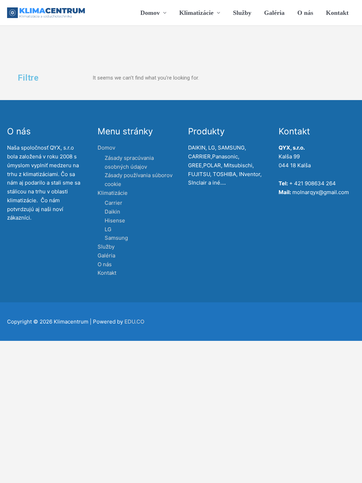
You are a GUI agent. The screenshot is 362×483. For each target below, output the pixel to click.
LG (108, 229)
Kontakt (337, 12)
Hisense (115, 220)
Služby (242, 12)
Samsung (116, 237)
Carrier (113, 202)
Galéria (274, 12)
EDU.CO (134, 321)
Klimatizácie (196, 12)
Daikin (112, 211)
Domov (150, 12)
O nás (305, 12)
